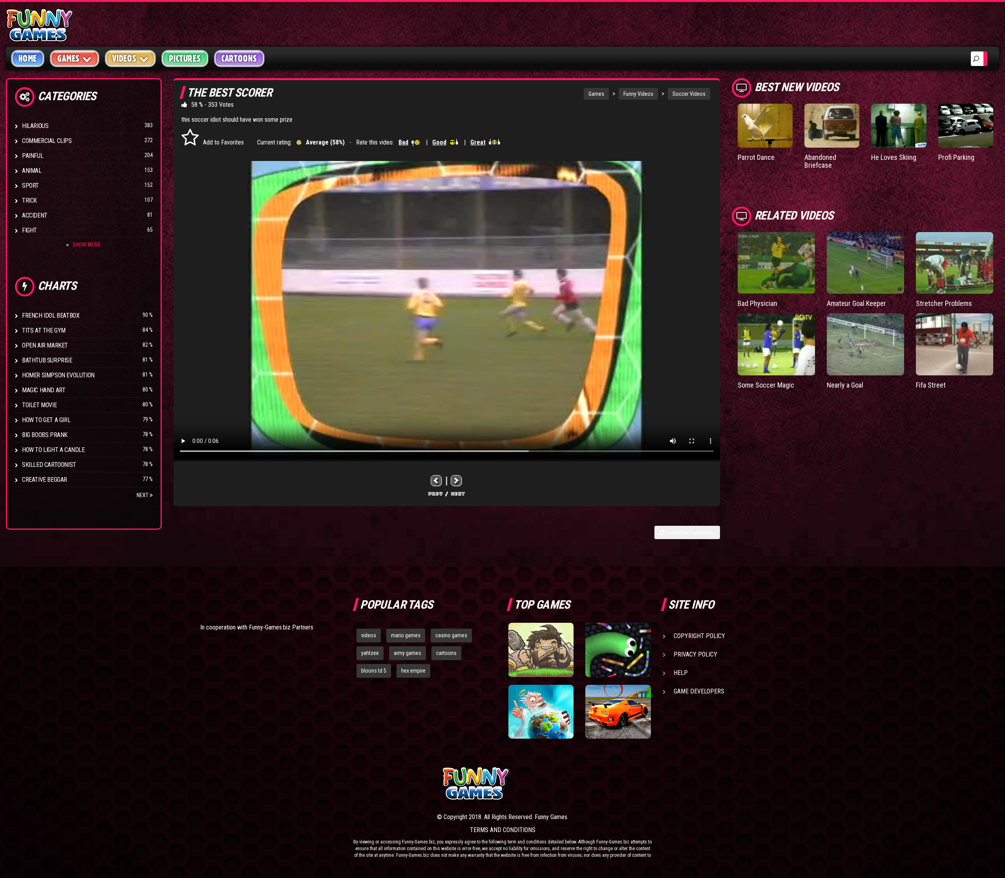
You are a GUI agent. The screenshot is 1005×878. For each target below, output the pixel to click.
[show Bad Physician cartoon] (776, 263)
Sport (30, 185)
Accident (35, 215)
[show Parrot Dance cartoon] (765, 126)
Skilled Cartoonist (49, 464)
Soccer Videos (688, 94)
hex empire (413, 671)
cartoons (446, 653)
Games (596, 94)
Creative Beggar (44, 479)
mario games (405, 635)
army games (407, 653)
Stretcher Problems (944, 303)
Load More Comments (689, 532)
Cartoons (239, 58)
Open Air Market (45, 345)
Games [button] (68, 58)
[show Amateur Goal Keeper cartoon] (865, 263)
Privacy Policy (695, 654)
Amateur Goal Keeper (856, 303)
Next (143, 495)
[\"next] (456, 481)
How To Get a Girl (46, 420)
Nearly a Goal (845, 385)
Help (681, 673)
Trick (29, 200)
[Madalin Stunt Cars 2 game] (618, 712)
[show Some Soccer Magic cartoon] (776, 344)
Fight (29, 230)
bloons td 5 (373, 671)
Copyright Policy (699, 636)
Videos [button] (124, 58)
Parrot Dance (756, 157)
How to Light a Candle (53, 450)
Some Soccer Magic (766, 385)
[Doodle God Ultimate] (541, 712)
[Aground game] (541, 650)
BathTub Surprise (47, 360)
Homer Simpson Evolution (58, 375)
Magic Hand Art (43, 390)
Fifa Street (931, 385)
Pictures (185, 58)
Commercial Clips (47, 141)
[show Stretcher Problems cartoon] (954, 263)
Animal (32, 170)
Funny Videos (638, 94)
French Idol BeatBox (50, 315)
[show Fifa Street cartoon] (954, 344)
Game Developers (699, 691)
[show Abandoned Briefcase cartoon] (831, 126)
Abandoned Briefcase (820, 161)
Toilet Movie (39, 405)
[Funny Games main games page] (623, 783)
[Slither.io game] (618, 650)
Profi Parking (956, 157)
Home (27, 58)
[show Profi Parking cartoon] (965, 126)
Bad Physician (757, 303)
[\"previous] (436, 481)
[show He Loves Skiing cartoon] (898, 126)
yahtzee (370, 653)
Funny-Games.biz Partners (281, 627)
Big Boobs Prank (45, 435)
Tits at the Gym (44, 330)
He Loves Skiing (893, 157)
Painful (32, 155)
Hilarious (35, 126)
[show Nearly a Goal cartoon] (865, 344)
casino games (451, 635)
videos (368, 635)
